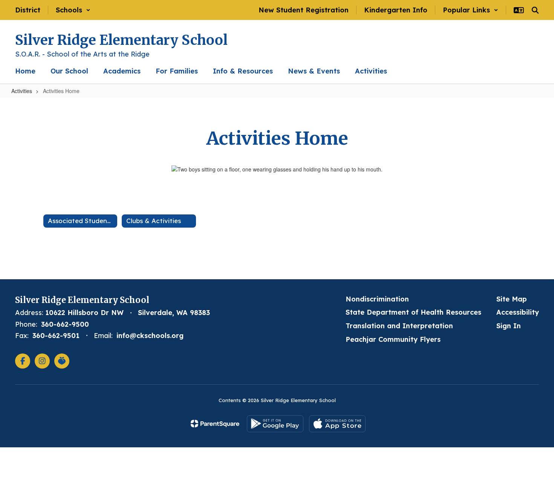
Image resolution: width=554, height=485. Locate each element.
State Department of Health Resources (413, 312)
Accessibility (517, 312)
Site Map (511, 299)
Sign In (508, 325)
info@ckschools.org (150, 335)
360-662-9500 (65, 324)
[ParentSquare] (215, 423)
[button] (73, 10)
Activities (21, 91)
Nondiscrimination (377, 299)
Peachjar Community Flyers (393, 339)
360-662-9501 (56, 335)
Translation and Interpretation (399, 325)
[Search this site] (535, 10)
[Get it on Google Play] (275, 423)
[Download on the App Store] (337, 423)
